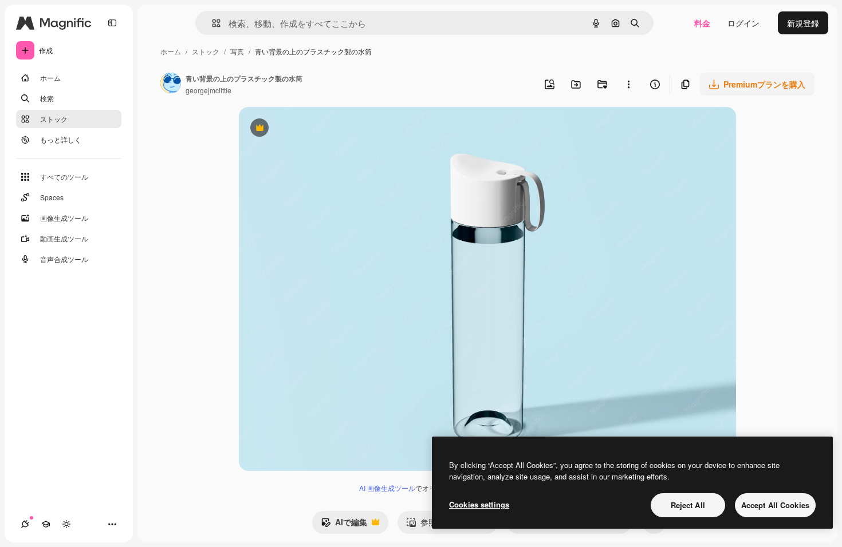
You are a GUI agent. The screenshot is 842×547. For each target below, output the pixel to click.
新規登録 (803, 23)
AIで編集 (344, 524)
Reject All (688, 505)
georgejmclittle (208, 90)
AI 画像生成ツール (387, 488)
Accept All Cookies (775, 505)
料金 (702, 23)
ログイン (743, 23)
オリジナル (317, 129)
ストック (205, 51)
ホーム (170, 51)
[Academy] (46, 524)
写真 (237, 51)
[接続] (25, 524)
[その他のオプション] (628, 84)
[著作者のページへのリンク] (170, 84)
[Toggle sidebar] (112, 23)
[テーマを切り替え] (66, 524)
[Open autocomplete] (211, 23)
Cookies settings (479, 504)
